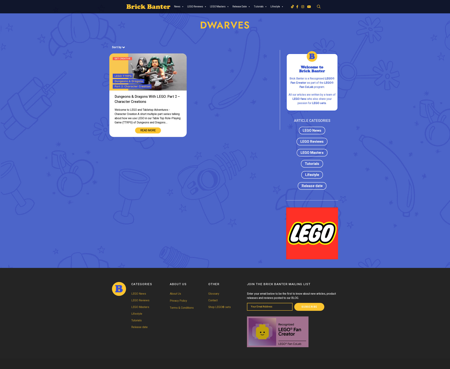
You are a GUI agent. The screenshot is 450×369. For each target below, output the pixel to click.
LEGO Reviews (195, 6)
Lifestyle (275, 6)
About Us (175, 294)
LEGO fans (299, 99)
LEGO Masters (218, 6)
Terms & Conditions (182, 308)
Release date (240, 6)
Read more (148, 130)
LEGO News (312, 130)
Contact (213, 300)
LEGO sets (319, 103)
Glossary (213, 294)
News (177, 6)
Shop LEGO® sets (219, 307)
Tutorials (258, 6)
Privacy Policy (178, 301)
